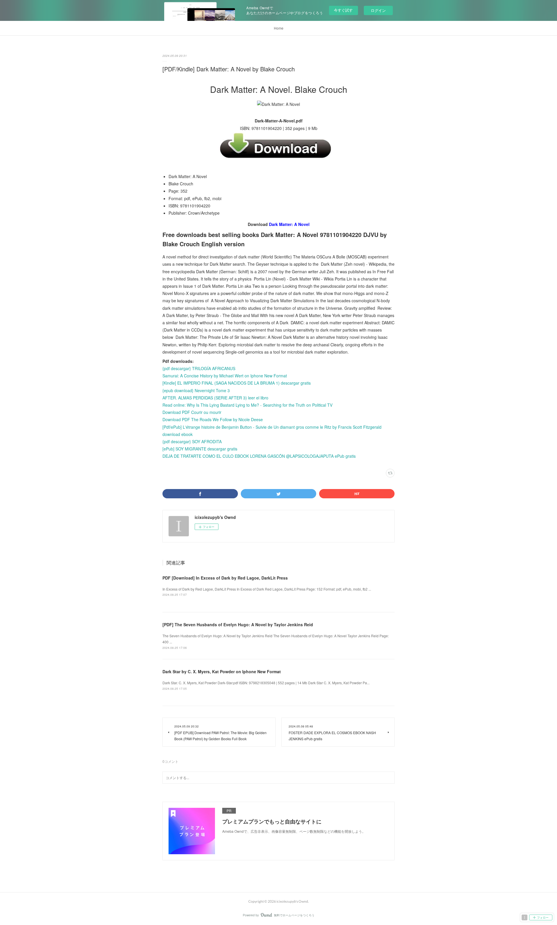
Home (278, 28)
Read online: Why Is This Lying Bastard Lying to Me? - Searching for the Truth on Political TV (247, 405)
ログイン (378, 10)
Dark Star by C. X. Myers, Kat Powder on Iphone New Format (221, 671)
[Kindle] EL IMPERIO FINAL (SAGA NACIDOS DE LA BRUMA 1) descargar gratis (236, 383)
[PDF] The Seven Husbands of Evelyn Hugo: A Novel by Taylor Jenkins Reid (237, 624)
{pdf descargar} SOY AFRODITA (192, 441)
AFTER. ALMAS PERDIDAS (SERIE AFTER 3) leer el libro (215, 398)
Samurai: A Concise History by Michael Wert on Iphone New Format (224, 376)
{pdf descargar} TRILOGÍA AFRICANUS (198, 368)
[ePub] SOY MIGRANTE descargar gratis (199, 449)
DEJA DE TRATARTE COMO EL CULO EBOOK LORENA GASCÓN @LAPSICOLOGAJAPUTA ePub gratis (259, 456)
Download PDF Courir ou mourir (191, 412)
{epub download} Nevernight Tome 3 (196, 390)
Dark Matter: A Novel (289, 224)
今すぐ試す (343, 10)
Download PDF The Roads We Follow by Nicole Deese (212, 419)
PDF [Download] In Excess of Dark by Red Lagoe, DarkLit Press (225, 578)
